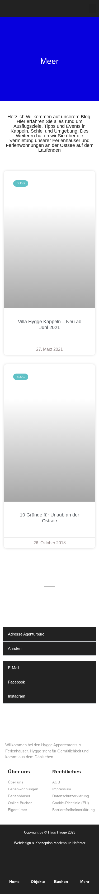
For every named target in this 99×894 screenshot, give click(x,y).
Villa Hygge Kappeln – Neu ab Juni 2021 (49, 324)
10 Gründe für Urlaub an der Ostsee (49, 517)
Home (14, 881)
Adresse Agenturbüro (26, 634)
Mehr (84, 881)
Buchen (61, 881)
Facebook (16, 682)
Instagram (16, 696)
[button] (92, 8)
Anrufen (14, 648)
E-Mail (13, 667)
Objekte (38, 881)
